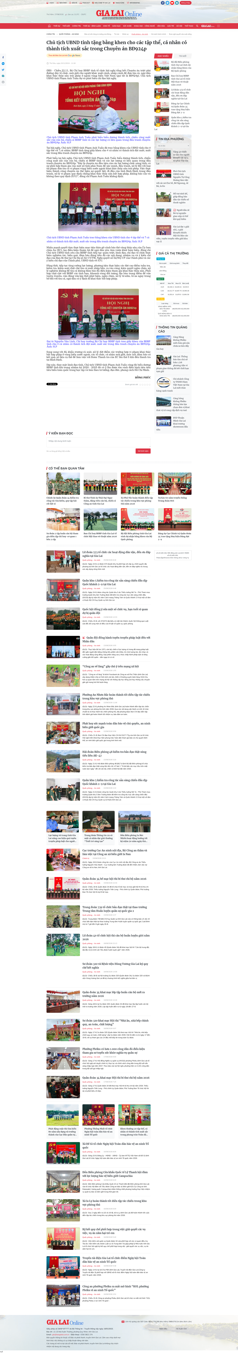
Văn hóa (161, 26)
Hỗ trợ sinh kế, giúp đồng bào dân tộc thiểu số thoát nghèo (181, 198)
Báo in (74, 3)
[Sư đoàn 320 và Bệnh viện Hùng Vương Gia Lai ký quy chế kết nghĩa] (63, 973)
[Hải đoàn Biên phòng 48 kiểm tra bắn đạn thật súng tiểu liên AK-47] (63, 761)
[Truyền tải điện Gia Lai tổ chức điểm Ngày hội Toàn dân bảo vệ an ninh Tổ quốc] (63, 1267)
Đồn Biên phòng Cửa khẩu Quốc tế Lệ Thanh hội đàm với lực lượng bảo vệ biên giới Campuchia (115, 1174)
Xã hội (179, 26)
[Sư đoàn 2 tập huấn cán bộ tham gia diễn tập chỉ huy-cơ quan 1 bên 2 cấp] (63, 519)
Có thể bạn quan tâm (66, 468)
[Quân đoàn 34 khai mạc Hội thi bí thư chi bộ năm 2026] (63, 1087)
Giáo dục (116, 26)
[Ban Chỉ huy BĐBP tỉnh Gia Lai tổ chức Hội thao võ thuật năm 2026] (161, 79)
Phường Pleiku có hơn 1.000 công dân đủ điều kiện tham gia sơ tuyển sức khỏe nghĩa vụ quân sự (113, 1050)
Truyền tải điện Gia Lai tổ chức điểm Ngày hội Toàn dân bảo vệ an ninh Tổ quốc (114, 1260)
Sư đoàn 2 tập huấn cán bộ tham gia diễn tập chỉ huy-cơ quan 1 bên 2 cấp (62, 536)
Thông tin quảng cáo (172, 329)
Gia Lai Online (65, 1322)
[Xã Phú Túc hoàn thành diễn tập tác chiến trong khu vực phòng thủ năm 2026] (137, 484)
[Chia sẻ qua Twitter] (3, 70)
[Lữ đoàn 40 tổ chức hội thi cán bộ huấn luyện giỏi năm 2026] (63, 945)
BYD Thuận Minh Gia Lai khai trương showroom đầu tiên (172, 424)
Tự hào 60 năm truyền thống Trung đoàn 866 (172, 499)
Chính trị (76, 26)
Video (51, 3)
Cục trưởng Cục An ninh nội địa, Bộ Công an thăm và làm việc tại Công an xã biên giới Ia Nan (114, 852)
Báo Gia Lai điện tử (119, 14)
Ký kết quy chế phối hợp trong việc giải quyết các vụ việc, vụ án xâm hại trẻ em (114, 1231)
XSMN (186, 553)
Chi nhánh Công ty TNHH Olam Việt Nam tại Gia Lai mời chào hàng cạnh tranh (172, 385)
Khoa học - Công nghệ (144, 26)
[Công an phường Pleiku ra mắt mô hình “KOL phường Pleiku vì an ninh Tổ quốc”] (63, 1296)
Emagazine (120, 3)
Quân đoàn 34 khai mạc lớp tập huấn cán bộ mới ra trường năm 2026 (113, 994)
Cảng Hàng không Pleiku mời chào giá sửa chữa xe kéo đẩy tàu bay (173, 343)
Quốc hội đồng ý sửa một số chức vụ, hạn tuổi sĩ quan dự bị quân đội (115, 611)
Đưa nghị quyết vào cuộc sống (180, 34)
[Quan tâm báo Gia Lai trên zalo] (167, 3)
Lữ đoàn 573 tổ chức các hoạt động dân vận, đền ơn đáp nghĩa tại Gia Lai (181, 94)
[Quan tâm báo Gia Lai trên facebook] (163, 3)
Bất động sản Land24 (176, 553)
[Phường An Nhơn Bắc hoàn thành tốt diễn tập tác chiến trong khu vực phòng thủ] (63, 704)
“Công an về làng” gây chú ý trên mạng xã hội (110, 666)
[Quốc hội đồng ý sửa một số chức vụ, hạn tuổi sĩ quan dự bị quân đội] (63, 619)
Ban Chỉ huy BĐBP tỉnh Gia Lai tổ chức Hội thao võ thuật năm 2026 (180, 80)
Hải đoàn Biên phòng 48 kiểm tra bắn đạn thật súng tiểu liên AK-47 (114, 753)
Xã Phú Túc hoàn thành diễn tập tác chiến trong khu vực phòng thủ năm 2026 (137, 501)
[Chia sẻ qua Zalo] (3, 63)
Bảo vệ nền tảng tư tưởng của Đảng (97, 34)
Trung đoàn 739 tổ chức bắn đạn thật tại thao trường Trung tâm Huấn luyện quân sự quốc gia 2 (114, 909)
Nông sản (160, 259)
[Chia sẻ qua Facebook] (3, 57)
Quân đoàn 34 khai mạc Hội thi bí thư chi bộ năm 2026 (115, 1077)
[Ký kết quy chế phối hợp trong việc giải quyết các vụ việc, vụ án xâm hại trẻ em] (63, 1239)
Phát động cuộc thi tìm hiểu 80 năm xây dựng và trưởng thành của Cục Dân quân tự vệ (62, 1131)
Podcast (86, 3)
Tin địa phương (171, 139)
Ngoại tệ (160, 279)
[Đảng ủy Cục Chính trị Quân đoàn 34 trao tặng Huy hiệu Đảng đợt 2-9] (161, 107)
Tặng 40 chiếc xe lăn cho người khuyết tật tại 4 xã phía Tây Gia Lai (172, 157)
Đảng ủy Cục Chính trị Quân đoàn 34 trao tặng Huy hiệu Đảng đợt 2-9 (180, 108)
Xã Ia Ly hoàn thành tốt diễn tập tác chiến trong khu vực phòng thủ (114, 1202)
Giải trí (170, 26)
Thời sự (56, 26)
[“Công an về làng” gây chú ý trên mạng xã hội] (63, 676)
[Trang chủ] (49, 26)
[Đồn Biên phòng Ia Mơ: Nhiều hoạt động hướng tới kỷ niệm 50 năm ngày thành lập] (134, 821)
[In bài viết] (3, 82)
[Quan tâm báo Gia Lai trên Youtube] (172, 3)
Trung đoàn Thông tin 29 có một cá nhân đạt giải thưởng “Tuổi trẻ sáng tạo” (98, 838)
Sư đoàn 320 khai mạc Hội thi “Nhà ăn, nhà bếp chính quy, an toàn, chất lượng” (115, 1022)
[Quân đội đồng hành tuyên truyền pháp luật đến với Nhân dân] (63, 647)
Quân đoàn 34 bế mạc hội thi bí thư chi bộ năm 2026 (114, 878)
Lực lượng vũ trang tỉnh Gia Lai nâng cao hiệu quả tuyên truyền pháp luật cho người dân (62, 838)
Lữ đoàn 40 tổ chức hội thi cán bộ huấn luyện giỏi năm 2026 (116, 937)
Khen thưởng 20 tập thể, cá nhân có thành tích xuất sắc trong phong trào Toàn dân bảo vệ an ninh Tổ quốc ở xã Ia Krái (134, 1131)
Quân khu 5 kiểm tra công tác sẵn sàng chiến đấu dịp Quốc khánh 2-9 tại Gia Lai (172, 123)
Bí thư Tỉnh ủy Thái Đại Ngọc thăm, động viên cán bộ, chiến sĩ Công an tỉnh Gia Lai (100, 501)
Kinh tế (106, 26)
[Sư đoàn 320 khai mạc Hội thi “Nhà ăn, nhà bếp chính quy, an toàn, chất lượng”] (63, 1030)
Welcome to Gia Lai (102, 3)
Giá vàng (160, 299)
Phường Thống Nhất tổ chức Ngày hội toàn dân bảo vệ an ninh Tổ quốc (98, 1131)
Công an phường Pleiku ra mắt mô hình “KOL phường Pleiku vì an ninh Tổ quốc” (115, 1288)
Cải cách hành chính (158, 34)
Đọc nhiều (163, 56)
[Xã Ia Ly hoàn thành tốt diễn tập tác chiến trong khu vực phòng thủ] (63, 1210)
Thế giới (66, 26)
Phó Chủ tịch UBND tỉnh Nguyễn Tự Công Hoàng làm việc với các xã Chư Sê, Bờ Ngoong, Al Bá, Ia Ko (173, 178)
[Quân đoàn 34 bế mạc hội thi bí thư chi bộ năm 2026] (63, 888)
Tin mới (183, 56)
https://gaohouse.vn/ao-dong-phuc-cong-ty (172, 558)
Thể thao (189, 26)
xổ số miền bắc (161, 553)
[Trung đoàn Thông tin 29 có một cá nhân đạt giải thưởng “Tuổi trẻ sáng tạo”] (98, 821)
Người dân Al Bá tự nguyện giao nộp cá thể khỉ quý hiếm (181, 214)
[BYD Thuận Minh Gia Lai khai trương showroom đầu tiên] (163, 421)
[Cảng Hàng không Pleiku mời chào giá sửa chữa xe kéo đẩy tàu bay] (163, 340)
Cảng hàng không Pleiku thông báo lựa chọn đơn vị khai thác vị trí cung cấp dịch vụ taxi (173, 404)
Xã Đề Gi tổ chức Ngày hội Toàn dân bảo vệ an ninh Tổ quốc (115, 1145)
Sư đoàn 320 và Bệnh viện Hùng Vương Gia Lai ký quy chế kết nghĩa (115, 965)
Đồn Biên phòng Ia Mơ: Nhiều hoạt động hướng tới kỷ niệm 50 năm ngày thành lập (134, 838)
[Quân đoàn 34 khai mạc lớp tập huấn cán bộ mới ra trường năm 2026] (63, 1001)
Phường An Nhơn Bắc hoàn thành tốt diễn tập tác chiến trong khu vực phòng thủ (116, 696)
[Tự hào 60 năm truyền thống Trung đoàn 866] (175, 484)
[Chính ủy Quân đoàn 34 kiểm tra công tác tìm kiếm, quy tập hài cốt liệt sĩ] (63, 484)
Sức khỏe (127, 26)
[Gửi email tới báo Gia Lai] (177, 3)
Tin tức (116, 34)
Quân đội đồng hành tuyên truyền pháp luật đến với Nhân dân (116, 639)
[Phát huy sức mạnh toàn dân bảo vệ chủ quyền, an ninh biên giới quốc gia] (63, 733)
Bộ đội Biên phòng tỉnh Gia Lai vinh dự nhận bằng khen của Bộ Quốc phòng (181, 66)
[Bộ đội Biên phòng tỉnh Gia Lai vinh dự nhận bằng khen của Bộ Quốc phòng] (161, 65)
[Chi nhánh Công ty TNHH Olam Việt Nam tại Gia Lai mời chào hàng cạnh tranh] (163, 382)
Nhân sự (125, 34)
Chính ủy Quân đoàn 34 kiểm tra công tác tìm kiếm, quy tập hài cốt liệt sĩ (62, 501)
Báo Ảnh (63, 3)
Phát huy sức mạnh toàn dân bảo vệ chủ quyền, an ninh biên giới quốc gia (116, 725)
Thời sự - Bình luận (92, 26)
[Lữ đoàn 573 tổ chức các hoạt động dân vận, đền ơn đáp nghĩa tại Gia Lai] (161, 93)
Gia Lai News (207, 26)
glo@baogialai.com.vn (60, 1334)
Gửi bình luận (143, 451)
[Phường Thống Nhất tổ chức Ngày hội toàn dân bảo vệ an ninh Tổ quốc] (98, 1115)
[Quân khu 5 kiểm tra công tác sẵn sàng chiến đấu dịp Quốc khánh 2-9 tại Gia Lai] (161, 121)
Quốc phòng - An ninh (69, 34)
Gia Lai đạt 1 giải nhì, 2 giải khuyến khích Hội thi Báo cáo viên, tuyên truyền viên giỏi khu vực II (172, 234)
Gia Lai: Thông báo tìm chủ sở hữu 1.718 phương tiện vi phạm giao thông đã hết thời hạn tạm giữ (172, 364)
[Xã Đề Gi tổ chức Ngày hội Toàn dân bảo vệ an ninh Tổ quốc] (63, 1153)
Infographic (135, 3)
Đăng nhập (185, 3)
